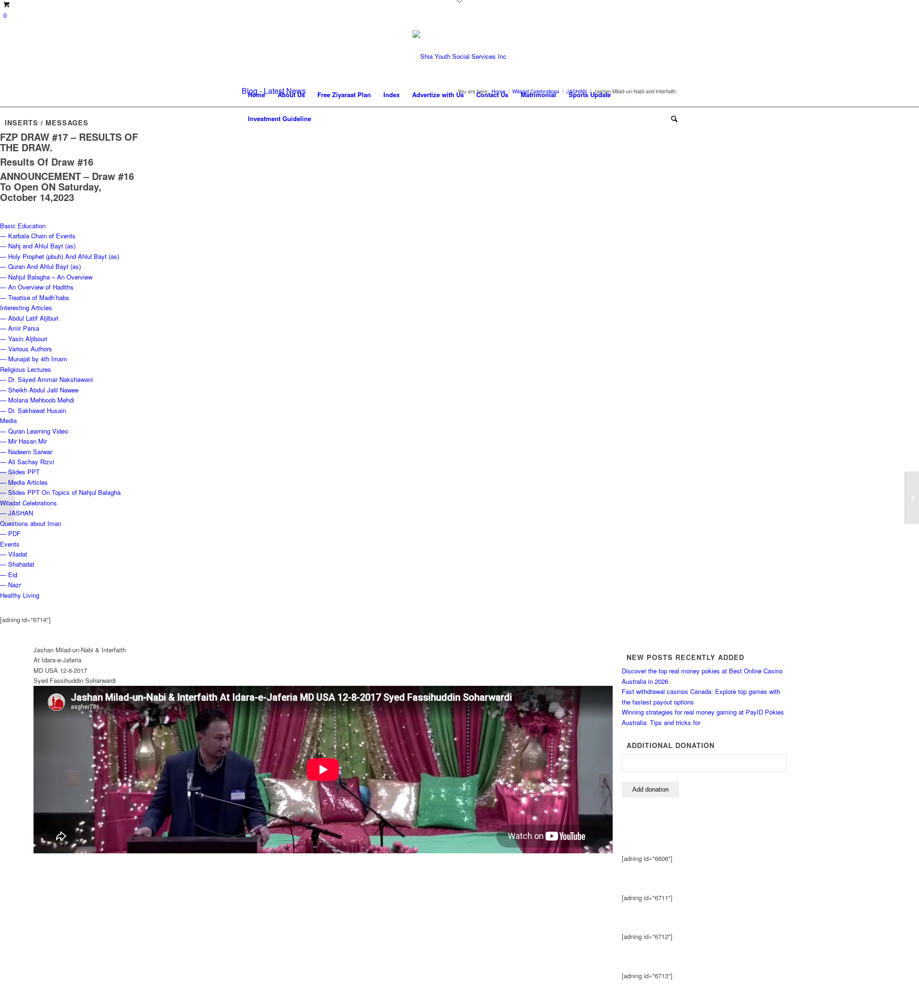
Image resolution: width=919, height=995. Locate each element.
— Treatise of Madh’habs (34, 297)
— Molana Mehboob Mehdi (37, 399)
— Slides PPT (20, 471)
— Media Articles (24, 482)
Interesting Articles (26, 307)
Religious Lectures (25, 369)
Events (10, 543)
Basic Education (22, 225)
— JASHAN (16, 512)
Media (8, 420)
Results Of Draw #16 (46, 161)
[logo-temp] (459, 56)
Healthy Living (19, 595)
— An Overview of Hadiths (37, 286)
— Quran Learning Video (34, 431)
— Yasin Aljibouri (23, 338)
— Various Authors (26, 348)
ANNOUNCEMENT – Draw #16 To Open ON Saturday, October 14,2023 (67, 186)
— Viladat (13, 554)
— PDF (10, 533)
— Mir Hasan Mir (23, 441)
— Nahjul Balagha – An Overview (46, 276)
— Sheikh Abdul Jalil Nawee (39, 389)
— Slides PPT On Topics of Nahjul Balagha (60, 492)
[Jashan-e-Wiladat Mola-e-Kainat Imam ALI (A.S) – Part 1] (911, 497)
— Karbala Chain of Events (38, 235)
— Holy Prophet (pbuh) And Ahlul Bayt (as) (59, 256)
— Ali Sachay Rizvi (27, 461)
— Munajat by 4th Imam (33, 358)
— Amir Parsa (19, 328)
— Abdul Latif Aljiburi (29, 318)
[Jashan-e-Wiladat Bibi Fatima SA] (7, 497)
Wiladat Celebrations (28, 502)
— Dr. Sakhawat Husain (33, 410)
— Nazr (10, 584)
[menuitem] (256, 95)
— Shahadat (17, 564)
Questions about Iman (30, 523)
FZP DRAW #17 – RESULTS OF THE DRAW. (69, 142)
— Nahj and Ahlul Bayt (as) (38, 245)
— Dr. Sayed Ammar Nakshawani (46, 379)
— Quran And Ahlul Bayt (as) (40, 266)
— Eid (8, 574)
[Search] (671, 119)
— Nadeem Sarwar (26, 451)
